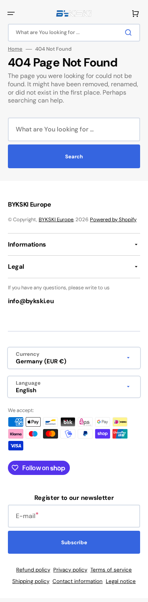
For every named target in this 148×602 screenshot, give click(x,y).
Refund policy (33, 569)
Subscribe (74, 542)
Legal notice (121, 581)
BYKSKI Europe (56, 219)
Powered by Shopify (113, 219)
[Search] (130, 32)
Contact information (77, 581)
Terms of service (111, 569)
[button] (11, 13)
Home (15, 49)
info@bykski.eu (31, 301)
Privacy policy (70, 569)
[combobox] (74, 33)
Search (74, 156)
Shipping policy (30, 581)
